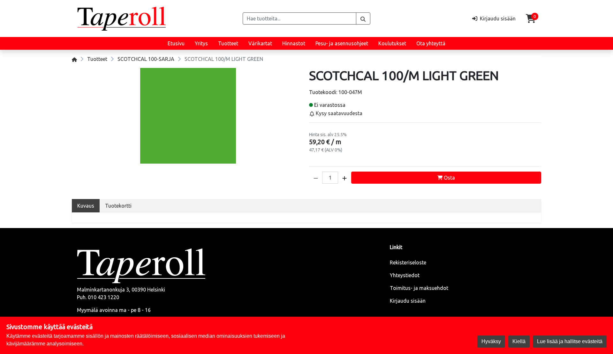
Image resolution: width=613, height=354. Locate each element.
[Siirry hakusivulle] (363, 18)
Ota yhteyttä (430, 43)
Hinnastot (293, 43)
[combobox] (299, 18)
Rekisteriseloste (408, 262)
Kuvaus (85, 206)
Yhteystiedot (405, 275)
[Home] (74, 59)
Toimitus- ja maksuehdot (419, 288)
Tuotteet (228, 43)
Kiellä (519, 341)
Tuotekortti (118, 206)
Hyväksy (491, 341)
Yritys (201, 43)
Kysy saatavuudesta (338, 113)
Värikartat (260, 43)
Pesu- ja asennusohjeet (341, 43)
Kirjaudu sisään (408, 301)
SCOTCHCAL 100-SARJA (145, 59)
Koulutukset (392, 43)
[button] (315, 178)
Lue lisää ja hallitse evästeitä (569, 341)
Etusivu (176, 43)
